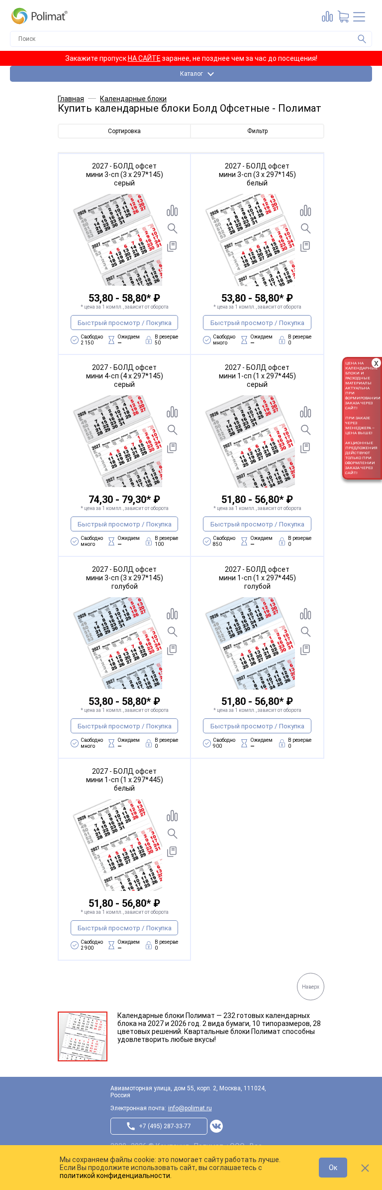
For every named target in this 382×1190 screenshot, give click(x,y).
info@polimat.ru (190, 1108)
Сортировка (124, 131)
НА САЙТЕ (144, 58)
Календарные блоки (133, 99)
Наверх (310, 986)
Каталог (191, 73)
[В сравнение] (172, 210)
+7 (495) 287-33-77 (165, 1126)
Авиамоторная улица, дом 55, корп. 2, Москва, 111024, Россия (188, 1092)
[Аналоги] (172, 246)
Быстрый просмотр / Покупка (125, 323)
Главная (71, 99)
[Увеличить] (172, 228)
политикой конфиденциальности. (116, 1176)
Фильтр (257, 131)
